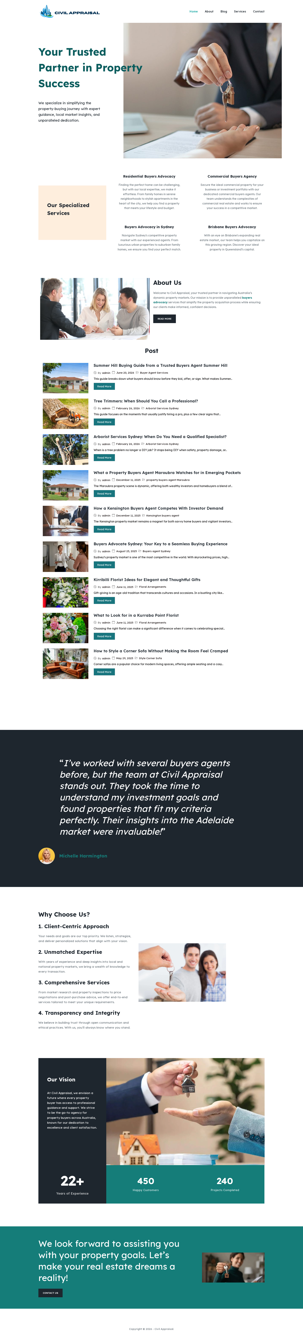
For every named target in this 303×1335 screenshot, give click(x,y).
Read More (104, 386)
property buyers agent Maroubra (168, 480)
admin (106, 373)
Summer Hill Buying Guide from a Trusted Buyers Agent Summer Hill (160, 365)
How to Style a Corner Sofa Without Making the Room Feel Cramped (161, 650)
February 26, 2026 (128, 408)
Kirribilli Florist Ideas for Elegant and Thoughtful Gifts (147, 579)
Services (240, 11)
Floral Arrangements (152, 586)
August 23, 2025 (126, 551)
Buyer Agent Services (154, 372)
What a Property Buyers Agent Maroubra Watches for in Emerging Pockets (167, 472)
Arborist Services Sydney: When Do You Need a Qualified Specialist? (160, 436)
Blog (224, 11)
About (209, 11)
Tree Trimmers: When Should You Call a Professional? (146, 401)
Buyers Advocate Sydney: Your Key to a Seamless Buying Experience (160, 543)
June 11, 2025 (124, 587)
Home (194, 11)
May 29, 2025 (124, 658)
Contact (259, 11)
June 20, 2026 (125, 372)
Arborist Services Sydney (162, 408)
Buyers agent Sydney (156, 551)
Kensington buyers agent (162, 515)
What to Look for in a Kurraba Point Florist (136, 615)
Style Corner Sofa (150, 658)
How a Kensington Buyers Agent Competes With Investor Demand (158, 508)
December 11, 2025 (128, 480)
